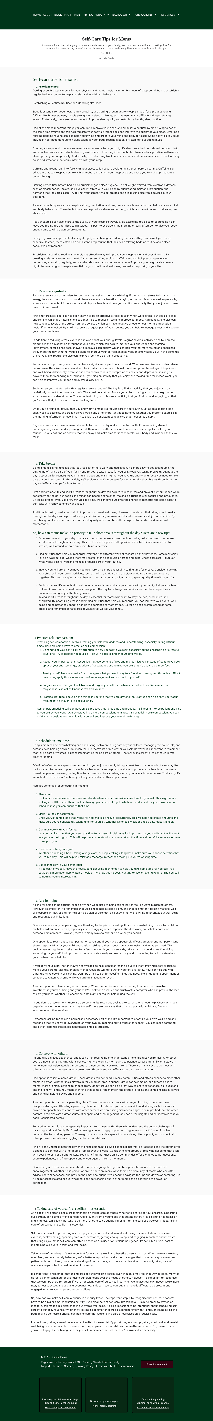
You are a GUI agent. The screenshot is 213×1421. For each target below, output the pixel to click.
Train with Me (105, 1366)
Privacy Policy (85, 1366)
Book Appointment (156, 1364)
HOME (37, 14)
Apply (45, 1366)
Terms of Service (62, 1366)
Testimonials (125, 1366)
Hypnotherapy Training (104, 1405)
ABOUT (47, 14)
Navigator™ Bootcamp (64, 1407)
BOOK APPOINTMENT (68, 14)
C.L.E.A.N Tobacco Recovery (153, 1407)
